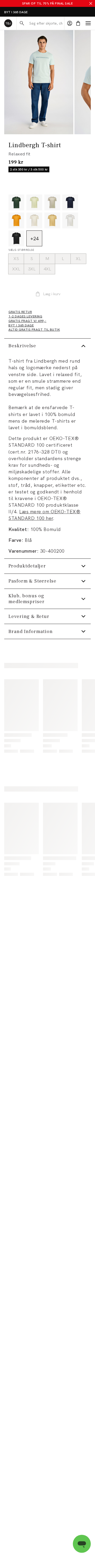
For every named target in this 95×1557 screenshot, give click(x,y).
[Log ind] (69, 23)
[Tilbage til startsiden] (8, 23)
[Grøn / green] (16, 202)
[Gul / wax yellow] (52, 220)
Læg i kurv (51, 294)
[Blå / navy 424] (70, 202)
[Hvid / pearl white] (34, 220)
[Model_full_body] (38, 82)
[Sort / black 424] (16, 238)
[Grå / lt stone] (52, 202)
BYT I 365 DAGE (16, 12)
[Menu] (88, 23)
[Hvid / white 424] (70, 220)
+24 (34, 238)
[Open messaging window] (82, 1544)
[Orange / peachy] (16, 220)
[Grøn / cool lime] (34, 202)
